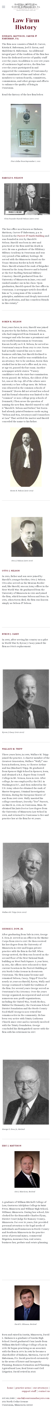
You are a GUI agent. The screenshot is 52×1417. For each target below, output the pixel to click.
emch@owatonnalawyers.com (33, 1398)
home (10, 1388)
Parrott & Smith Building (30, 236)
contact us (44, 1391)
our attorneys (40, 1388)
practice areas (23, 1388)
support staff (29, 1391)
